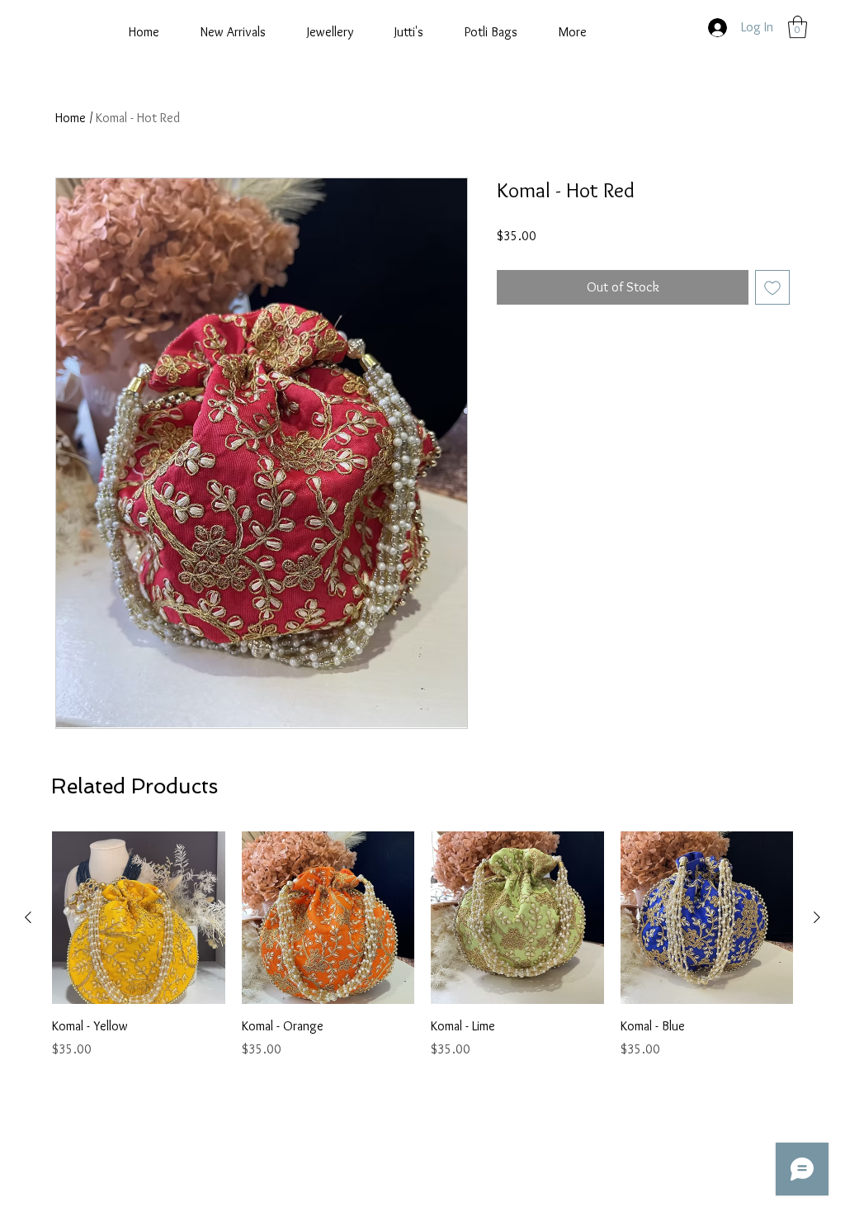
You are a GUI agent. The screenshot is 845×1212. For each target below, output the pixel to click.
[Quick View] (138, 918)
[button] (797, 27)
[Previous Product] (28, 917)
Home (70, 117)
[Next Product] (817, 917)
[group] (422, 945)
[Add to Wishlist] (772, 287)
